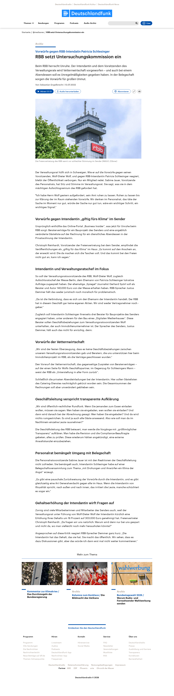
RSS (105, 655)
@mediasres (38, 32)
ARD (69, 668)
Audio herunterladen (69, 91)
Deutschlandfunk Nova (108, 4)
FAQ (105, 642)
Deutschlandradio (63, 4)
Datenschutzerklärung (78, 665)
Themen (27, 23)
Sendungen (43, 23)
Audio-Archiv (90, 23)
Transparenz (134, 652)
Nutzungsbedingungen (102, 665)
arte (92, 668)
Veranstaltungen (110, 649)
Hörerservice (83, 642)
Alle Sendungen (30, 646)
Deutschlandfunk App (61, 652)
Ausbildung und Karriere (140, 649)
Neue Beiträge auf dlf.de (34, 655)
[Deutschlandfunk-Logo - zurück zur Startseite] (87, 13)
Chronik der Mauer (105, 668)
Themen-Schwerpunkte (33, 659)
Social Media (84, 646)
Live (148, 23)
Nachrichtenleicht (31, 652)
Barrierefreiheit (135, 659)
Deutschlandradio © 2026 (87, 677)
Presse (132, 646)
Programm (59, 23)
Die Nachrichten (30, 649)
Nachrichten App (59, 655)
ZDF (75, 668)
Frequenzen (57, 659)
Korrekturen (134, 655)
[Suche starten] (136, 23)
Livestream (57, 642)
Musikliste (107, 652)
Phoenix (84, 668)
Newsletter (108, 646)
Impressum (120, 665)
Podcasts (74, 23)
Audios (55, 646)
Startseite (26, 32)
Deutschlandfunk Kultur (85, 4)
